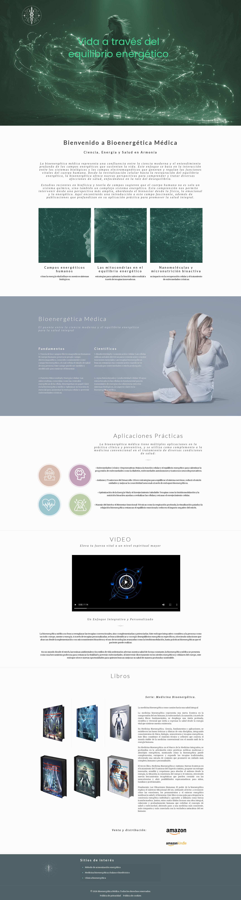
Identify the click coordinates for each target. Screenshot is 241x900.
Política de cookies (132, 895)
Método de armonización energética (102, 867)
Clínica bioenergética (95, 878)
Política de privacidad (110, 895)
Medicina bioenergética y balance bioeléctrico (107, 872)
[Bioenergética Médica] (31, 15)
